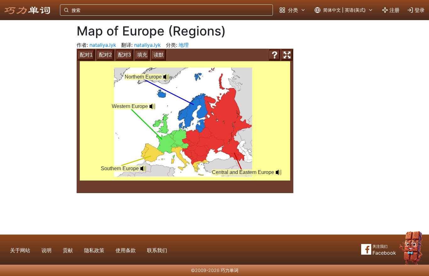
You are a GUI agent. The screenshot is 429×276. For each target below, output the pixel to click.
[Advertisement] (33, 124)
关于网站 (20, 250)
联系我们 (157, 250)
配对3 (124, 54)
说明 (46, 250)
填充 (142, 54)
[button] (166, 77)
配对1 (86, 54)
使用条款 (126, 250)
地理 (184, 45)
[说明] (274, 55)
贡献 (68, 250)
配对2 (105, 54)
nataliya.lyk (103, 45)
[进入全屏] (287, 55)
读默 (159, 54)
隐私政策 (94, 250)
